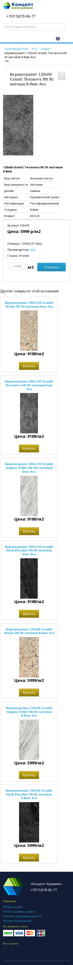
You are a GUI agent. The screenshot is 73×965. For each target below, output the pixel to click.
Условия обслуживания (17, 920)
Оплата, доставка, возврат (19, 911)
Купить (29, 366)
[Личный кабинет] (40, 38)
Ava (34, 49)
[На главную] (14, 38)
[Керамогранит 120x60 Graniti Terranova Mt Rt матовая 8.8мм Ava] (18, 125)
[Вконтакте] (8, 952)
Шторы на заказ (13, 906)
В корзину (51, 267)
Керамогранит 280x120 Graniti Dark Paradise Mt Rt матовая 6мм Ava (29, 550)
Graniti (45, 49)
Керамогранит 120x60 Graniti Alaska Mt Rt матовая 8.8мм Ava (29, 631)
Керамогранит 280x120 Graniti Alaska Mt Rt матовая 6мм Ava (29, 304)
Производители (16, 49)
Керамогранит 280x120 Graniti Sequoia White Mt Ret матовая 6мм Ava (29, 467)
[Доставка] (27, 38)
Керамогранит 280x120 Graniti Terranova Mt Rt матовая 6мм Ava (29, 385)
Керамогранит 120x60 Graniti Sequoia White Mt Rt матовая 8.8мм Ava (29, 711)
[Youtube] (65, 952)
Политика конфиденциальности (22, 916)
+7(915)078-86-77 (20, 16)
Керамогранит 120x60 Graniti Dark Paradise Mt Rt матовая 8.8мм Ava (29, 794)
